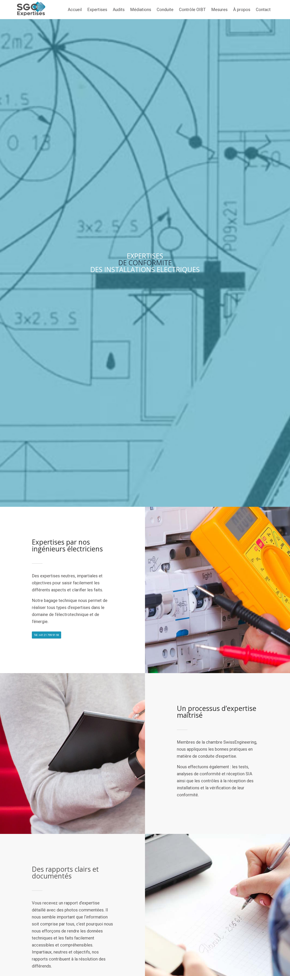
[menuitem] (74, 9)
